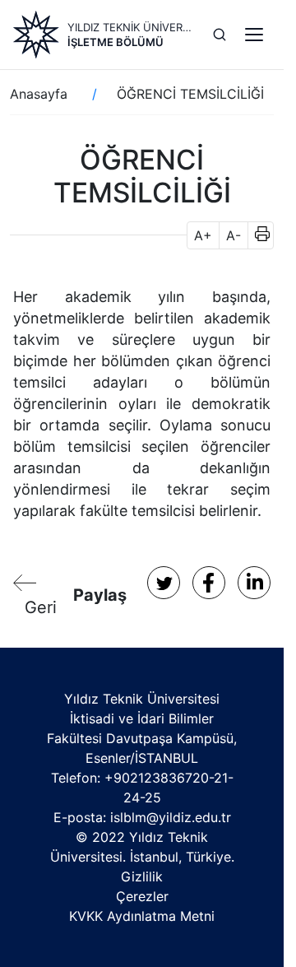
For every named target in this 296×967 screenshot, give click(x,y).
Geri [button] (41, 607)
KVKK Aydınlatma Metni (142, 916)
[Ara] (219, 34)
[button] (257, 235)
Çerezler (142, 896)
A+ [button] (203, 235)
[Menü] (254, 34)
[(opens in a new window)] (163, 582)
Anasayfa (38, 94)
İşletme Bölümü (115, 42)
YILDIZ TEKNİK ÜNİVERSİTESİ (130, 27)
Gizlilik (142, 876)
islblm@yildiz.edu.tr (170, 817)
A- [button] (233, 235)
